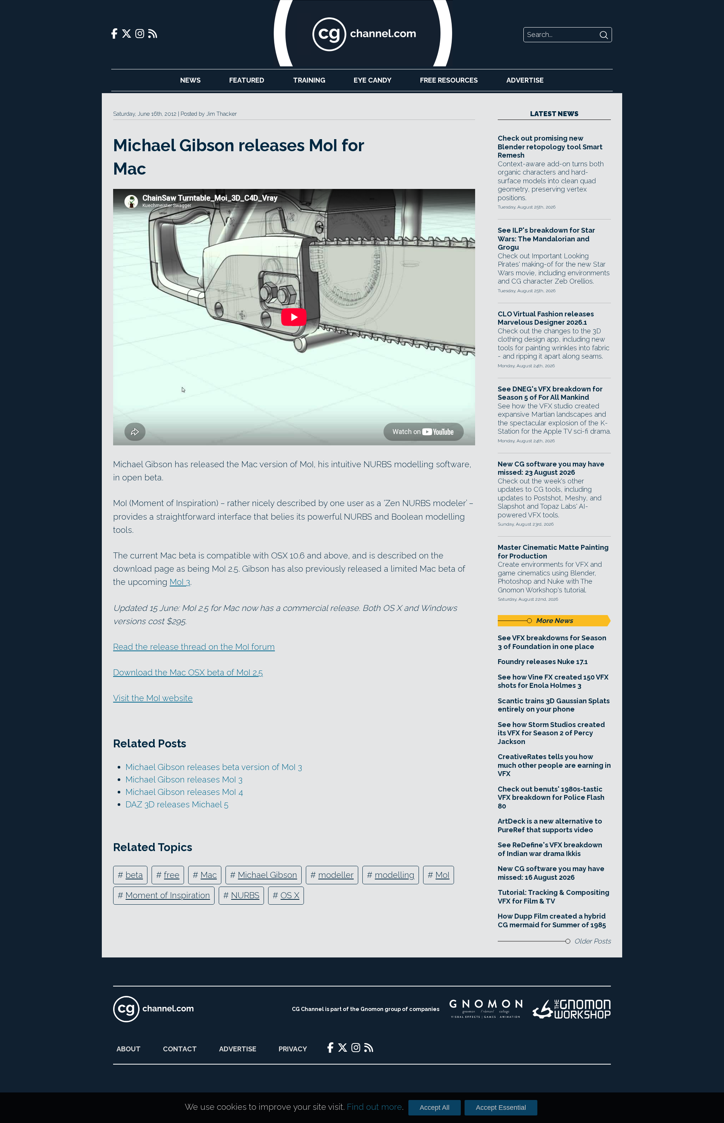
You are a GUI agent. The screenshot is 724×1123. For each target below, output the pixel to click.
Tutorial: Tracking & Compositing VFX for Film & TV (553, 896)
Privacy (293, 1049)
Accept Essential (501, 1107)
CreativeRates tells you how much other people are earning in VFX (554, 765)
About (129, 1049)
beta (134, 875)
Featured (246, 80)
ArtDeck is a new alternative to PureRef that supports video (550, 825)
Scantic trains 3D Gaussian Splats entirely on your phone (554, 705)
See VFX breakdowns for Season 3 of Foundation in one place (552, 642)
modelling (394, 875)
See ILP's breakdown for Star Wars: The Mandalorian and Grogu (546, 238)
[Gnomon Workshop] (571, 1009)
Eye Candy (372, 80)
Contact (180, 1049)
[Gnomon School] (485, 1009)
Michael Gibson (267, 875)
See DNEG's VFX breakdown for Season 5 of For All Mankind (550, 393)
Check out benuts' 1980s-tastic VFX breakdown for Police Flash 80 (551, 797)
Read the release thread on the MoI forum (194, 647)
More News (554, 620)
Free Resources (449, 80)
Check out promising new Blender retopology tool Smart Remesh (550, 146)
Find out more (374, 1107)
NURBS (245, 895)
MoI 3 (180, 582)
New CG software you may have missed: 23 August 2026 (551, 468)
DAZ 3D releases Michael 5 (177, 804)
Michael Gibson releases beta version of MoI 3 (214, 767)
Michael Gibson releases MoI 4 (184, 792)
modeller (336, 875)
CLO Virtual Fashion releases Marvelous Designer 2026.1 (546, 318)
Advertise (525, 80)
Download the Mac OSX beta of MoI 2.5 (188, 672)
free (171, 875)
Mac (209, 875)
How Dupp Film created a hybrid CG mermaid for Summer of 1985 (552, 920)
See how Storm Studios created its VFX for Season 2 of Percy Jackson (551, 733)
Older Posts (592, 941)
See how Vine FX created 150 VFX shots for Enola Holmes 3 (553, 681)
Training (309, 80)
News (190, 80)
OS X (290, 895)
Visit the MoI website (153, 698)
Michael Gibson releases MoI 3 (184, 779)
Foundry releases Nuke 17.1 (543, 662)
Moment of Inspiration (168, 895)
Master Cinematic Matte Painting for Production (553, 551)
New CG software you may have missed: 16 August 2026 (551, 873)
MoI (442, 875)
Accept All (434, 1107)
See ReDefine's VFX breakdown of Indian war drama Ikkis (550, 849)
